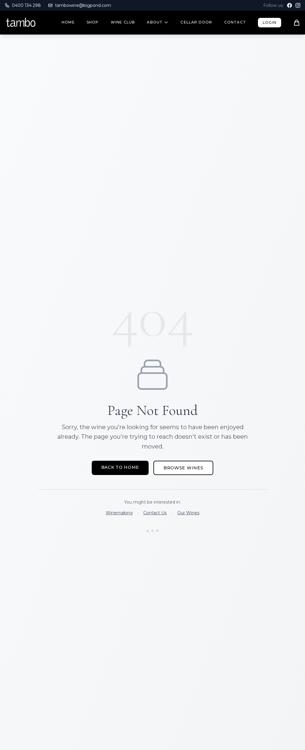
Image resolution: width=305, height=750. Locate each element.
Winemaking (119, 512)
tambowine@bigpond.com (83, 5)
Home (68, 22)
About (155, 22)
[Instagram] (297, 5)
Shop (93, 22)
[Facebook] (289, 5)
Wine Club (123, 22)
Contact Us (154, 512)
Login (269, 22)
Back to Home (120, 467)
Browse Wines (183, 468)
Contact (235, 22)
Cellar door (196, 22)
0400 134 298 (26, 5)
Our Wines (188, 512)
